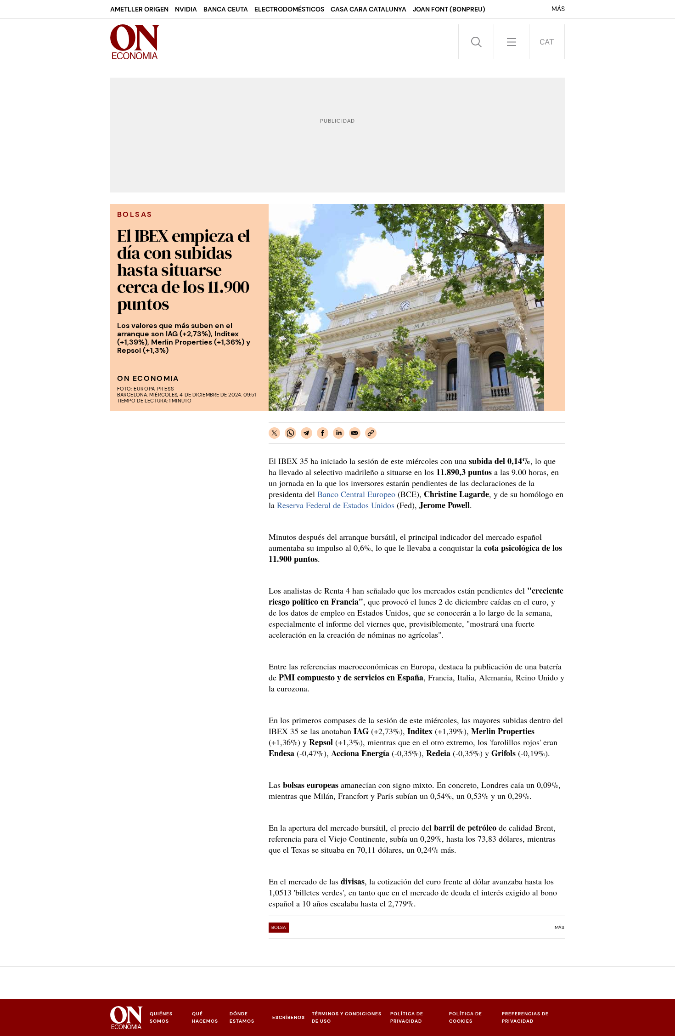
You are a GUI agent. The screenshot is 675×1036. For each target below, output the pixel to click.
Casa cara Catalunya (368, 9)
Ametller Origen (139, 9)
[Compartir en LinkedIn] (338, 433)
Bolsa (278, 927)
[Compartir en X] (274, 433)
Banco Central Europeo (355, 493)
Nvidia (186, 9)
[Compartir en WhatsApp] (290, 433)
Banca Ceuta (225, 9)
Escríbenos (288, 1017)
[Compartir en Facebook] (322, 433)
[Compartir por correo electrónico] (354, 433)
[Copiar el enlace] (371, 433)
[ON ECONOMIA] (135, 41)
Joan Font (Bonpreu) (449, 9)
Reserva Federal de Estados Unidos (335, 504)
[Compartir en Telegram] (306, 433)
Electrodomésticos (289, 9)
